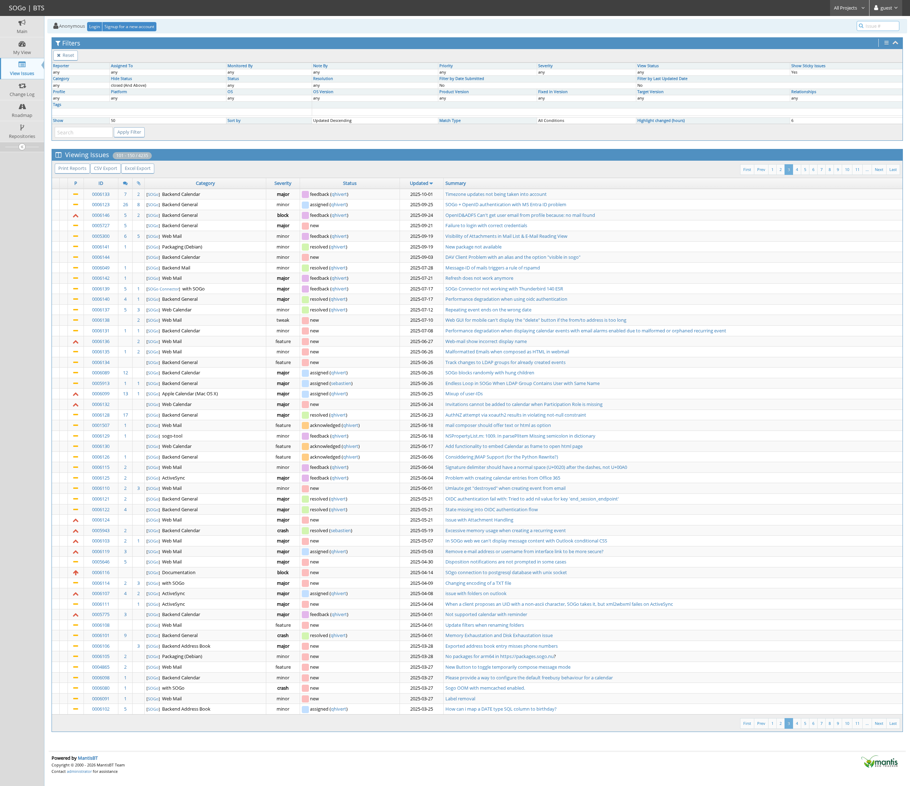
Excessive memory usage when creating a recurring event (505, 530)
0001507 (100, 425)
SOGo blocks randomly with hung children (489, 372)
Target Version (650, 91)
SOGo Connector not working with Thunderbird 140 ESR (504, 288)
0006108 (100, 625)
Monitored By (240, 65)
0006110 (100, 488)
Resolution (323, 78)
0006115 (100, 467)
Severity (545, 65)
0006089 (100, 372)
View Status (648, 65)
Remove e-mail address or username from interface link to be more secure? (524, 551)
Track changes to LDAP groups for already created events (505, 362)
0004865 (100, 667)
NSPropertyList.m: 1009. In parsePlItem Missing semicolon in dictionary (520, 436)
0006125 (100, 478)
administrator (79, 771)
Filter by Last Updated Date (662, 78)
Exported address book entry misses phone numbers (501, 646)
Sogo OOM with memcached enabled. (485, 688)
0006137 (100, 309)
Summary (455, 183)
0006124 (100, 520)
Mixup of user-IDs (464, 393)
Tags (57, 104)
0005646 (100, 561)
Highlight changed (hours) (661, 120)
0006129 (100, 436)
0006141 (100, 247)
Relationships (803, 91)
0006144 (100, 257)
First (747, 169)
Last (893, 169)
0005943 (100, 530)
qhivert (339, 194)
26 (125, 204)
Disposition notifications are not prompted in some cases (505, 561)
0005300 (100, 236)
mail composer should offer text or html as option (498, 425)
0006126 (100, 457)
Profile (59, 91)
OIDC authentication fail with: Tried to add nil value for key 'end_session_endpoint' (532, 499)
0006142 (100, 278)
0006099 (100, 393)
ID (100, 183)
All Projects (846, 8)
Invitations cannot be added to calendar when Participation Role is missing (524, 404)
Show (58, 120)
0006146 (100, 215)
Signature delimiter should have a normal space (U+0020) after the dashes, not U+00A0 (536, 467)
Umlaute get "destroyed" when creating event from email (505, 488)
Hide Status (121, 78)
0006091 (100, 698)
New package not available (473, 247)
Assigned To (122, 65)
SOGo (153, 194)
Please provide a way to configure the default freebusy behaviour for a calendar (529, 677)
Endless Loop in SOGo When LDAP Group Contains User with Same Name (522, 383)
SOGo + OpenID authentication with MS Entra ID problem (505, 204)
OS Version (323, 91)
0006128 (100, 415)
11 (857, 169)
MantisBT (88, 758)
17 (125, 415)
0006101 (100, 635)
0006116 (100, 572)
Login (94, 26)
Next (879, 169)
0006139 (100, 288)
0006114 (100, 583)
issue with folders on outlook (476, 593)
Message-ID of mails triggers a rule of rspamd (492, 267)
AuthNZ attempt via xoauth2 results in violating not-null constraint (515, 415)
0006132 (100, 404)
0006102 (100, 709)
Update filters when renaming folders (484, 625)
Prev (761, 169)
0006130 (100, 446)
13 (125, 393)
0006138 (100, 320)
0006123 (100, 204)
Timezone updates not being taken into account (496, 194)
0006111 (100, 604)
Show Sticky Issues (808, 65)
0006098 (100, 677)
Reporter (61, 65)
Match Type (450, 120)
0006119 (100, 551)
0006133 (100, 194)
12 (125, 372)
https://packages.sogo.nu (527, 656)
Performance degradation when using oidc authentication (506, 299)
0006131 (100, 330)
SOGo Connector (163, 289)
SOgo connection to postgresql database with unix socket (506, 572)
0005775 (100, 614)
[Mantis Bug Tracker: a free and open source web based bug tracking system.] (879, 761)
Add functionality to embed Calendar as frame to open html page (514, 446)
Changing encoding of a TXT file (478, 583)
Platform (119, 91)
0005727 (100, 225)
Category (61, 78)
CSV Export (105, 168)
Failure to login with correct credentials (486, 225)
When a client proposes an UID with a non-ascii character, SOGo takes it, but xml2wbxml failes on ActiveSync (559, 604)
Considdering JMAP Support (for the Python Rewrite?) (501, 457)
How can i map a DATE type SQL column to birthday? (501, 709)
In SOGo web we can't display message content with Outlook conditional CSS (526, 541)
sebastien (341, 383)
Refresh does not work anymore (479, 278)
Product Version (454, 91)
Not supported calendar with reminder (486, 614)
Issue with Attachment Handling (479, 520)
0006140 (100, 299)
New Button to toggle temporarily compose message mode (508, 667)
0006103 (100, 541)
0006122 (100, 509)
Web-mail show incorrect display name (486, 341)
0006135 (100, 351)
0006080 (100, 688)
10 (847, 169)
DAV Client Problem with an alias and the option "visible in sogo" (512, 257)
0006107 (100, 593)
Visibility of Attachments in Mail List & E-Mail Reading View (506, 236)
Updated (419, 183)
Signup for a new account (129, 26)
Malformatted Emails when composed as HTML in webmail (507, 351)
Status (233, 78)
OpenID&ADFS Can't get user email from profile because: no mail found (520, 215)
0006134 (100, 362)
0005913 (100, 383)
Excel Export (138, 168)
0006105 (100, 656)
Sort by (234, 120)
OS (230, 91)
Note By (320, 65)
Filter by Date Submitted (461, 78)
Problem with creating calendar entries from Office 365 (502, 478)
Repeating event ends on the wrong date (488, 309)
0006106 (100, 646)
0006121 (100, 499)
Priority (446, 65)
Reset (67, 55)
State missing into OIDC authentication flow (491, 509)
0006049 (100, 267)
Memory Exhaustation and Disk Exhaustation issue (499, 635)
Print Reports (72, 168)
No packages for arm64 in (472, 656)
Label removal (460, 698)
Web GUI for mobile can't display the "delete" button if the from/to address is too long (535, 320)
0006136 (100, 341)
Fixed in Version (553, 91)
